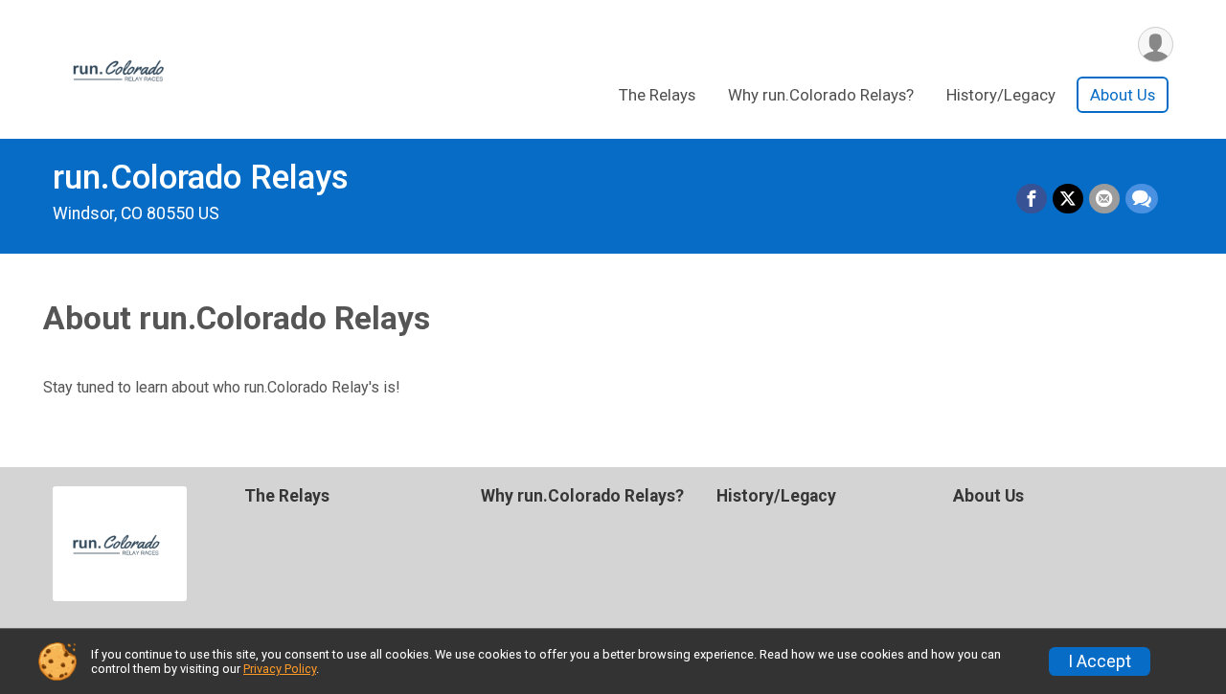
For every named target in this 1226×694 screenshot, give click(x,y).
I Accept (1099, 661)
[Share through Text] (1141, 199)
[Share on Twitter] (1068, 199)
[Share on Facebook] (1031, 199)
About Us (1122, 94)
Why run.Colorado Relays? (821, 94)
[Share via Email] (1104, 199)
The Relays (657, 94)
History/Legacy (1001, 94)
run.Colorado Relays (201, 177)
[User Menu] (1155, 44)
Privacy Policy (279, 668)
